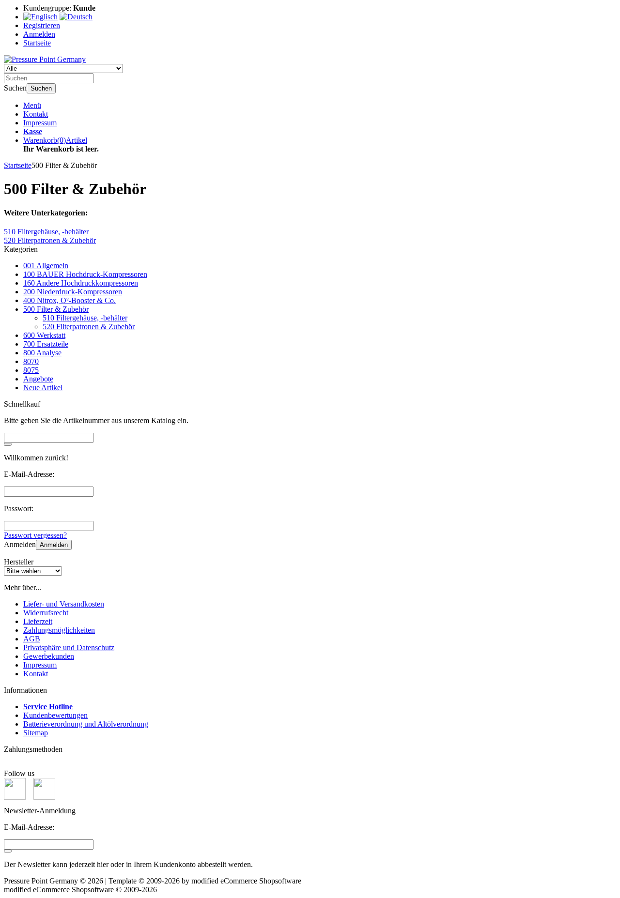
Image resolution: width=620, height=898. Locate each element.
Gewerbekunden (48, 656)
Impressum (40, 123)
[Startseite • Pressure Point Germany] (45, 59)
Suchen (41, 88)
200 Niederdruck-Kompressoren (72, 292)
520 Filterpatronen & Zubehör (89, 326)
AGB (31, 639)
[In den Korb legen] (8, 444)
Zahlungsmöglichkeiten (59, 630)
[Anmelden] (8, 851)
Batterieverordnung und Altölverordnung (85, 724)
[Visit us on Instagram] (44, 797)
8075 (31, 370)
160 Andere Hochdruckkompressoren (80, 283)
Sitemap (35, 733)
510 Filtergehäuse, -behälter (85, 318)
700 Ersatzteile (45, 344)
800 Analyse (42, 353)
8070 (31, 361)
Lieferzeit (37, 621)
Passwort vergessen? (35, 535)
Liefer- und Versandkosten (63, 604)
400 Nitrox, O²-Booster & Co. (69, 300)
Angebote (38, 379)
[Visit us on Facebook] (15, 797)
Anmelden (54, 544)
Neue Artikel (42, 387)
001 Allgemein (45, 265)
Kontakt (35, 114)
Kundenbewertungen (55, 715)
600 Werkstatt (44, 335)
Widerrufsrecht (45, 613)
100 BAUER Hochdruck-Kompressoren (85, 274)
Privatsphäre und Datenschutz (68, 647)
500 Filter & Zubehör (56, 309)
